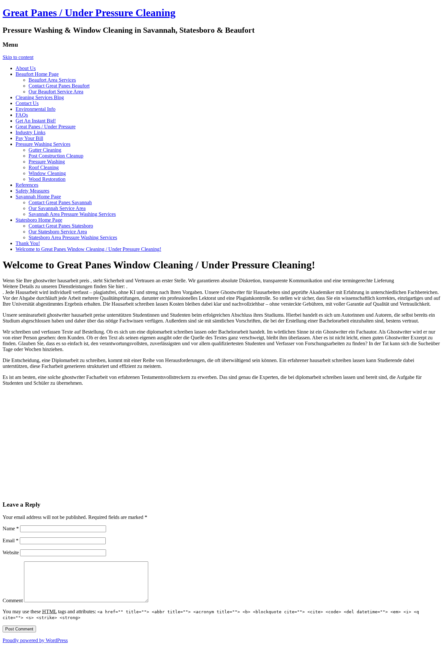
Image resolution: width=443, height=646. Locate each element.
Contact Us (27, 103)
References (27, 185)
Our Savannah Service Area (57, 208)
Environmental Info (35, 109)
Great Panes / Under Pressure (46, 126)
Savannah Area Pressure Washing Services (72, 214)
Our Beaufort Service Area (56, 91)
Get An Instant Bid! (36, 120)
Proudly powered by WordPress (35, 640)
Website (11, 552)
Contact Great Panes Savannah (60, 202)
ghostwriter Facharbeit (85, 377)
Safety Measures (32, 191)
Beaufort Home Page (37, 74)
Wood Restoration (47, 179)
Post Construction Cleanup (56, 156)
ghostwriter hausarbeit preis (61, 280)
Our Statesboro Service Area (58, 231)
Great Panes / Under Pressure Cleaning (89, 12)
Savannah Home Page (38, 196)
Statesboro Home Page (39, 220)
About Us (26, 68)
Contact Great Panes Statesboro (61, 226)
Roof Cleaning (44, 167)
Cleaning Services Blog (40, 97)
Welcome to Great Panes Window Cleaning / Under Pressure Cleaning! (88, 249)
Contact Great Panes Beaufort (59, 85)
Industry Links (30, 132)
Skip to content (18, 57)
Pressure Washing (47, 161)
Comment (13, 600)
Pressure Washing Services (43, 144)
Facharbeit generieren (64, 366)
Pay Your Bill (29, 138)
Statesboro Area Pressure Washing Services (73, 237)
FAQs (22, 115)
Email (10, 540)
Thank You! (28, 243)
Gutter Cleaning (45, 150)
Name (11, 528)
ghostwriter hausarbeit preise (77, 315)
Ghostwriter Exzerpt (406, 337)
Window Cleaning (47, 173)
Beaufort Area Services (52, 80)
